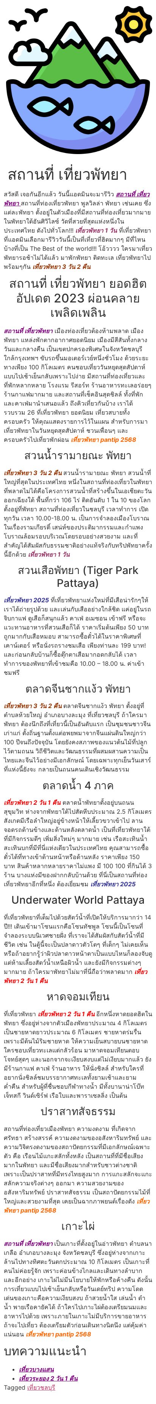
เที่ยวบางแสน (36, 1369)
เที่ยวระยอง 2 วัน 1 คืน (48, 1378)
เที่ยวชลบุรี (41, 1387)
